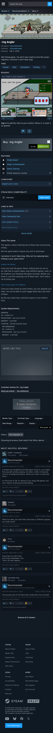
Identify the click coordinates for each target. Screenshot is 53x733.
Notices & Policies (12, 685)
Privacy (8, 677)
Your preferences (23, 391)
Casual (5, 67)
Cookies (8, 689)
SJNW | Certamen (15, 453)
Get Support (30, 685)
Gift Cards (9, 666)
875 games (11, 580)
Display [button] (32, 423)
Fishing (36, 67)
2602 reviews (23, 455)
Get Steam (29, 677)
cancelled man (13, 578)
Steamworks (10, 657)
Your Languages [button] (14, 435)
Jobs (27, 653)
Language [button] (38, 418)
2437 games (12, 455)
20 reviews (11, 541)
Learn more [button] (44, 197)
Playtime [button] (20, 423)
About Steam (10, 649)
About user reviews (8, 391)
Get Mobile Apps (13, 725)
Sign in (4, 123)
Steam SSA (9, 653)
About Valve (30, 649)
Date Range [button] (6, 423)
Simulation (24, 67)
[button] (5, 11)
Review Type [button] (7, 418)
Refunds (8, 694)
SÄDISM (11, 502)
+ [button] (44, 67)
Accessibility (10, 681)
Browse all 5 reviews (26, 617)
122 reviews (12, 505)
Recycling (29, 662)
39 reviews (21, 580)
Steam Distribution (12, 662)
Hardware (29, 657)
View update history (10, 222)
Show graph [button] (44, 427)
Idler (14, 67)
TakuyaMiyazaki (16, 46)
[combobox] (28, 4)
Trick (10, 539)
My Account (30, 689)
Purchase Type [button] (23, 418)
